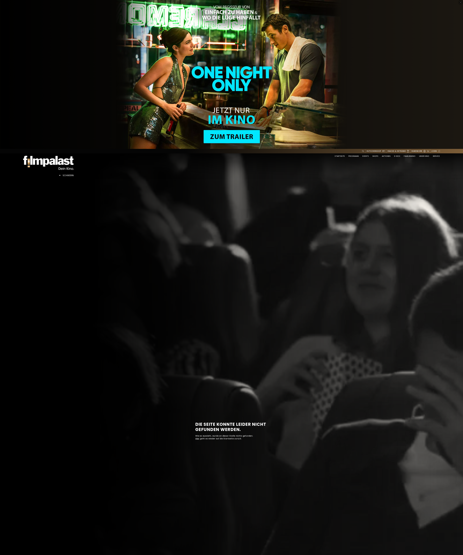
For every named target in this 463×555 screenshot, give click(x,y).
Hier (197, 438)
